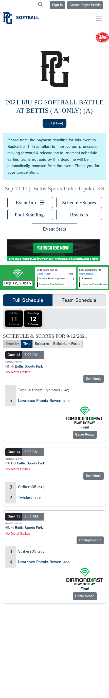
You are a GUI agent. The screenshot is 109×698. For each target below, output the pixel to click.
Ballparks (42, 344)
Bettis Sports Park (29, 367)
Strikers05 (27, 487)
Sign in (57, 5)
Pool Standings (30, 214)
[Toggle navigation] (99, 18)
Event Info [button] (28, 202)
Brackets (79, 214)
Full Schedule (27, 300)
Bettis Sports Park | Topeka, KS (68, 189)
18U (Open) (54, 123)
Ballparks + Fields (66, 344)
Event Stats (54, 229)
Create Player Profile (85, 5)
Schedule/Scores (79, 202)
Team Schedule (79, 300)
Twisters (25, 497)
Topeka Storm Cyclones (39, 390)
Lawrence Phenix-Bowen (39, 400)
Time (26, 344)
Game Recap (44, 273)
